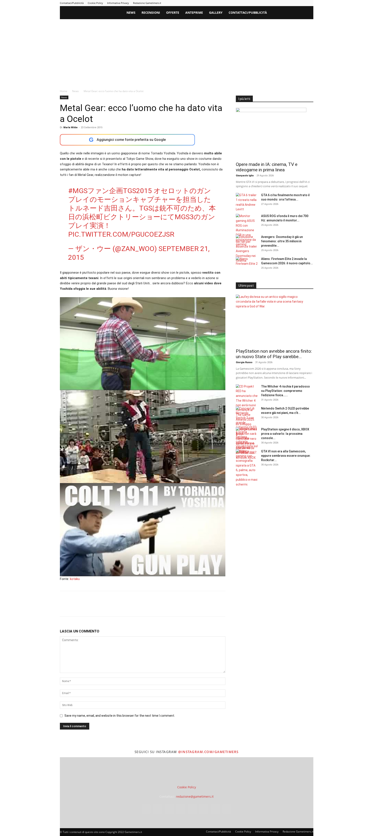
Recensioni (151, 12)
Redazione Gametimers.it (147, 3)
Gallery (216, 12)
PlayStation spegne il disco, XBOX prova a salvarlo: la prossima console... (285, 434)
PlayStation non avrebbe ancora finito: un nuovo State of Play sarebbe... (274, 354)
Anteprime (194, 12)
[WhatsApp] (94, 607)
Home (63, 91)
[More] (134, 607)
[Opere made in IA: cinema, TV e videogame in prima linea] (274, 133)
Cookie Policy (95, 3)
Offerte (172, 12)
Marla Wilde (70, 127)
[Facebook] (260, 3)
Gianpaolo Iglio (245, 175)
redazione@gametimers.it (195, 796)
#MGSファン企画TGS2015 (110, 191)
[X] (303, 3)
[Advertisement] (186, 51)
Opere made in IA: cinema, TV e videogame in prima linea (266, 167)
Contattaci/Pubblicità (72, 3)
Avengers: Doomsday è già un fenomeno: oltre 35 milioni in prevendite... (282, 241)
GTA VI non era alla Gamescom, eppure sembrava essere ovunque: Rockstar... (286, 456)
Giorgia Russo (244, 362)
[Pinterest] (281, 3)
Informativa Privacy (118, 3)
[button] (308, 13)
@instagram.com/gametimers (208, 752)
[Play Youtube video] (142, 343)
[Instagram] (267, 3)
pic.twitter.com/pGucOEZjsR (121, 234)
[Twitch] (295, 3)
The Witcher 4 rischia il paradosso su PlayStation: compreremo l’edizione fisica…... (285, 391)
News (131, 12)
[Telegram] (288, 3)
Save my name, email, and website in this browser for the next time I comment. (119, 715)
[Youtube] (310, 3)
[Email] (114, 607)
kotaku (75, 579)
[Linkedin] (274, 3)
